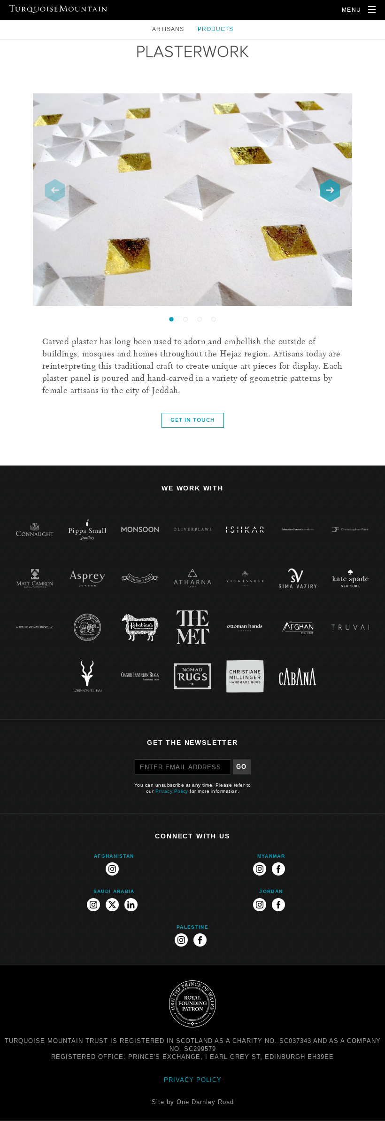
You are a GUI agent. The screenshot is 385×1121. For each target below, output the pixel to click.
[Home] (58, 9)
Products (215, 29)
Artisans (169, 29)
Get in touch (192, 420)
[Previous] (55, 190)
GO (241, 766)
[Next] (330, 190)
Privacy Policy (171, 791)
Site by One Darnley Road (193, 1101)
